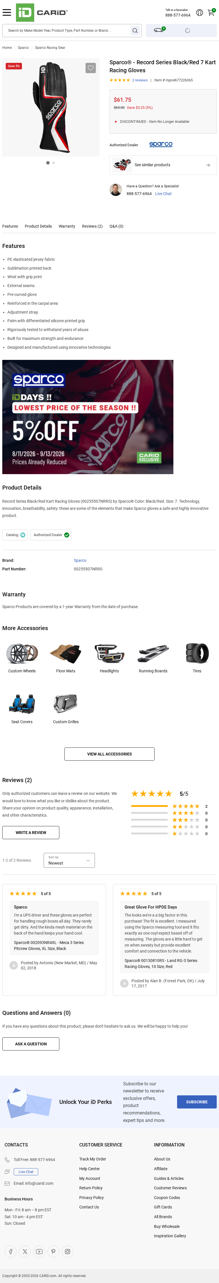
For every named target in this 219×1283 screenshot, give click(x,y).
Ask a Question (31, 1044)
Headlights (109, 671)
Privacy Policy (91, 1197)
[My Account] (199, 12)
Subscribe (197, 1102)
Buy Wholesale (167, 1226)
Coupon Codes (167, 1197)
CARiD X (25, 1252)
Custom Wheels (22, 671)
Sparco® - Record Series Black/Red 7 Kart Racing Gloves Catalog (15, 535)
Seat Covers (22, 721)
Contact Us (89, 1207)
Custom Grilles (66, 721)
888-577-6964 (177, 15)
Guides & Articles (169, 1178)
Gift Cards (163, 1207)
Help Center (89, 1168)
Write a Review (31, 832)
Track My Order (92, 1159)
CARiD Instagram (68, 1252)
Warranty (67, 226)
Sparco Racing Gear (50, 48)
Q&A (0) (116, 226)
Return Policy (91, 1188)
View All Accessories (109, 754)
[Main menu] (7, 12)
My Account (89, 1178)
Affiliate (160, 1168)
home (7, 48)
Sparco (23, 48)
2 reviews (140, 80)
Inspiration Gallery (170, 1236)
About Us (162, 1159)
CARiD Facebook (11, 1252)
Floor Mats (65, 671)
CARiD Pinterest (53, 1252)
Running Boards (153, 671)
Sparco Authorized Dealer (51, 535)
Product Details (38, 226)
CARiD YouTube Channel (39, 1252)
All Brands (163, 1216)
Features (10, 226)
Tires (197, 671)
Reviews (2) (92, 226)
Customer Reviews (170, 1188)
